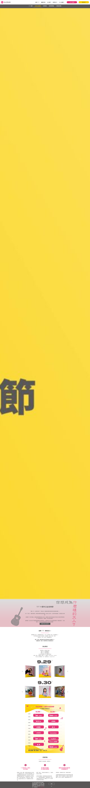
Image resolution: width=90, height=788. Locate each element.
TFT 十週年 (31, 5)
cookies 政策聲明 (41, 786)
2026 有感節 (61, 2)
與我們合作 (55, 2)
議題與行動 (43, 2)
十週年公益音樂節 (38, 5)
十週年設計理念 (58, 5)
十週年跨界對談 (51, 5)
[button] (22, 671)
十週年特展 (45, 5)
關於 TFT (37, 2)
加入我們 (49, 2)
